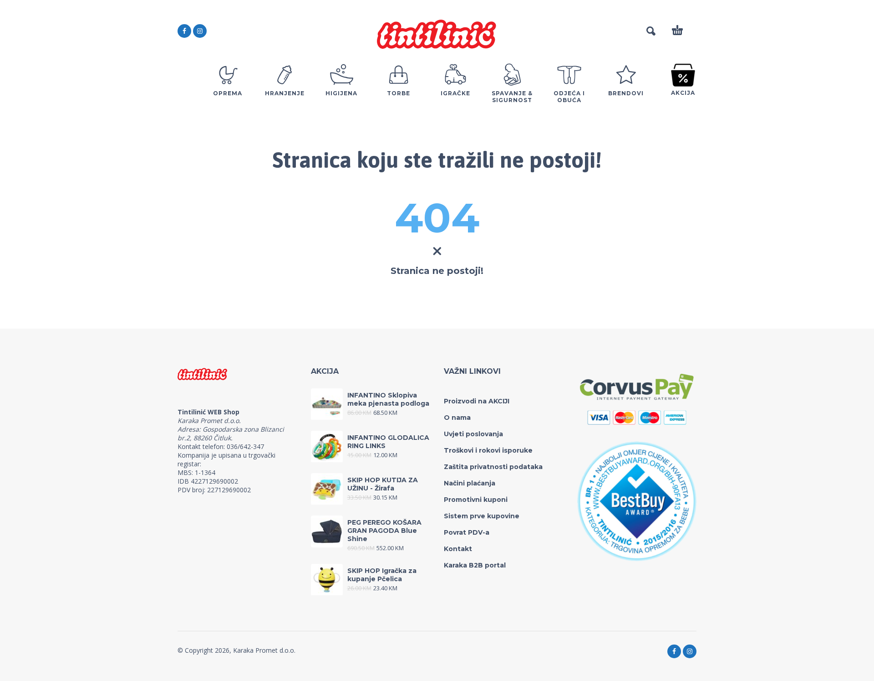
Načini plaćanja (469, 483)
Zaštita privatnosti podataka (493, 467)
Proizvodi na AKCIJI (476, 401)
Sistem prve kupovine (481, 516)
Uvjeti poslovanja (473, 434)
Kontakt (458, 549)
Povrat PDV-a (466, 532)
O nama (457, 417)
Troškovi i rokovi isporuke (488, 450)
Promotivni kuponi (476, 499)
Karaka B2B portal (475, 565)
